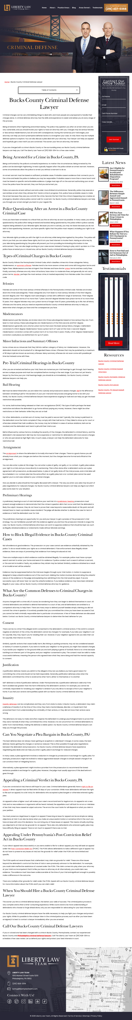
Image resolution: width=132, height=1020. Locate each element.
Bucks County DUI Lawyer (108, 385)
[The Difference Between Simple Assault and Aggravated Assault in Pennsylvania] (103, 197)
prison (67, 268)
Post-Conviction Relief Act (21, 848)
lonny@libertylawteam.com (25, 989)
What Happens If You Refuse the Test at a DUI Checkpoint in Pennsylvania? (119, 235)
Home (44, 8)
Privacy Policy (96, 1016)
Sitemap (86, 1016)
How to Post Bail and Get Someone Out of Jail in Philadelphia (119, 253)
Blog (74, 8)
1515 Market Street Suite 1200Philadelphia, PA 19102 (25, 975)
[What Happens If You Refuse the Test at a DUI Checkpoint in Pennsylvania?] (103, 238)
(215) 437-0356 (116, 9)
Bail (78, 391)
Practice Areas (63, 8)
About (52, 8)
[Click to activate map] (99, 979)
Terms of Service (74, 1016)
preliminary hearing (66, 501)
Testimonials (98, 8)
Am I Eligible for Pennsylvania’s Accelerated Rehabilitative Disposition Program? (117, 173)
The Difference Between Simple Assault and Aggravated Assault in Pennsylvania (118, 195)
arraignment (11, 453)
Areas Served (84, 8)
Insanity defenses (10, 704)
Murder (17, 274)
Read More (116, 185)
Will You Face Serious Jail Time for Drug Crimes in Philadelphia (119, 216)
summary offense (24, 265)
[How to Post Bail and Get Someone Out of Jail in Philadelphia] (103, 257)
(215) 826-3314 (19, 983)
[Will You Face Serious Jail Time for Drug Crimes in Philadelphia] (103, 219)
